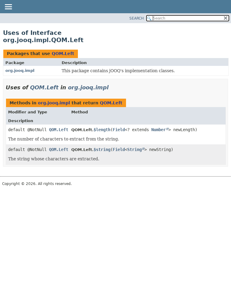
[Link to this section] (112, 87)
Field (119, 129)
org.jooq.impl (19, 70)
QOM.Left (63, 53)
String (134, 149)
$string (102, 149)
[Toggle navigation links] (8, 7)
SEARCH (136, 18)
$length (102, 129)
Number (158, 129)
